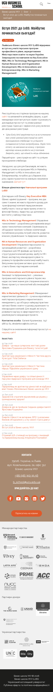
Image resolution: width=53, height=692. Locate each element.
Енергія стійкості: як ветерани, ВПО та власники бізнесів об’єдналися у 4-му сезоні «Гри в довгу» (26, 418)
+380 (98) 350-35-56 (26, 475)
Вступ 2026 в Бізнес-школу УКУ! (18, 427)
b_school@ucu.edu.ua (26, 482)
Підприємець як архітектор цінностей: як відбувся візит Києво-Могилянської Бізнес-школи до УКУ (26, 387)
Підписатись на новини (26, 513)
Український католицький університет (26, 682)
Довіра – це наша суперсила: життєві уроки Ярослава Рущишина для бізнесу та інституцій (25, 346)
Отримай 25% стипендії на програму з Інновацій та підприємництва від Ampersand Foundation (25, 436)
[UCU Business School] (12, 4)
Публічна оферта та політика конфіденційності (26, 685)
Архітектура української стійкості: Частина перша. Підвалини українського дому (23, 367)
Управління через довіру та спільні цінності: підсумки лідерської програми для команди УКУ (25, 377)
